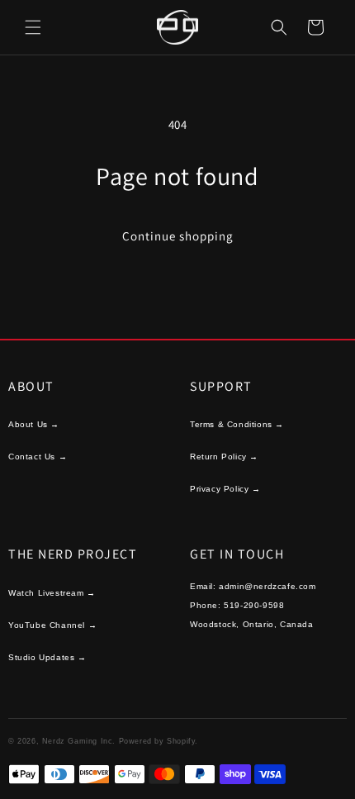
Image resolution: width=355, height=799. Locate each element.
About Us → (33, 424)
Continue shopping (178, 236)
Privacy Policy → (225, 488)
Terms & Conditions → (237, 424)
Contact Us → (37, 456)
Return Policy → (224, 456)
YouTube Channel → (52, 625)
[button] (33, 27)
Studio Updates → (47, 657)
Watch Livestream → (52, 592)
